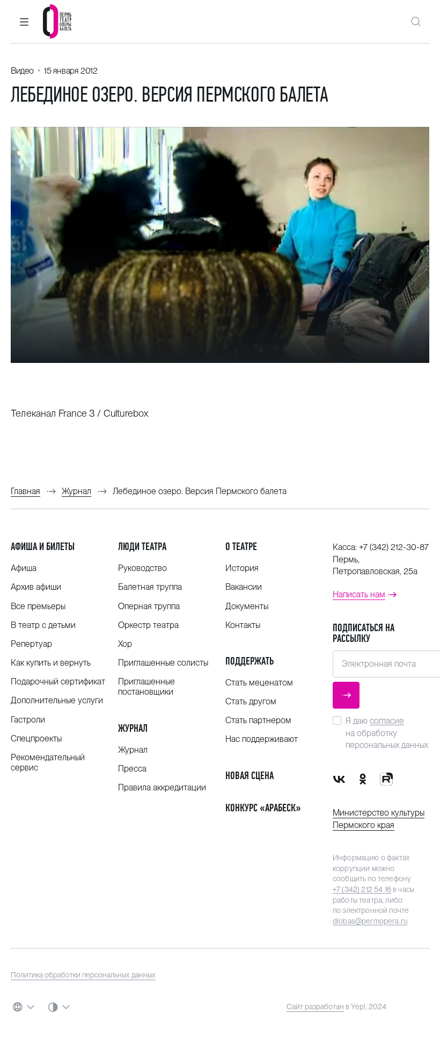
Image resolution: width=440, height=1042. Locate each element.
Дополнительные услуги (57, 700)
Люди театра (142, 546)
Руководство (142, 568)
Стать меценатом (259, 682)
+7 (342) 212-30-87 (394, 547)
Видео (22, 71)
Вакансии (243, 587)
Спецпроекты (36, 738)
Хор (125, 644)
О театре (241, 546)
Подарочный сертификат (58, 681)
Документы (246, 606)
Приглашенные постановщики (146, 686)
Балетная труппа (150, 587)
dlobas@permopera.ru (370, 921)
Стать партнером (258, 720)
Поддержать (249, 661)
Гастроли (28, 720)
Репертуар (31, 644)
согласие (387, 721)
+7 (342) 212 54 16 (362, 889)
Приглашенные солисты (163, 663)
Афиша (23, 568)
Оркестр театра (148, 625)
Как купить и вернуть (51, 663)
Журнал (133, 728)
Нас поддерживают (261, 739)
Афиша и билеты (43, 546)
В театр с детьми (43, 625)
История (242, 568)
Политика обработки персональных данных (83, 974)
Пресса (132, 768)
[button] (24, 21)
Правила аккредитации (162, 787)
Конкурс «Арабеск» (263, 808)
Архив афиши (36, 587)
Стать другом (250, 701)
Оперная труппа (149, 606)
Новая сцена (249, 775)
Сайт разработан (315, 1006)
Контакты (242, 625)
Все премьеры (38, 606)
